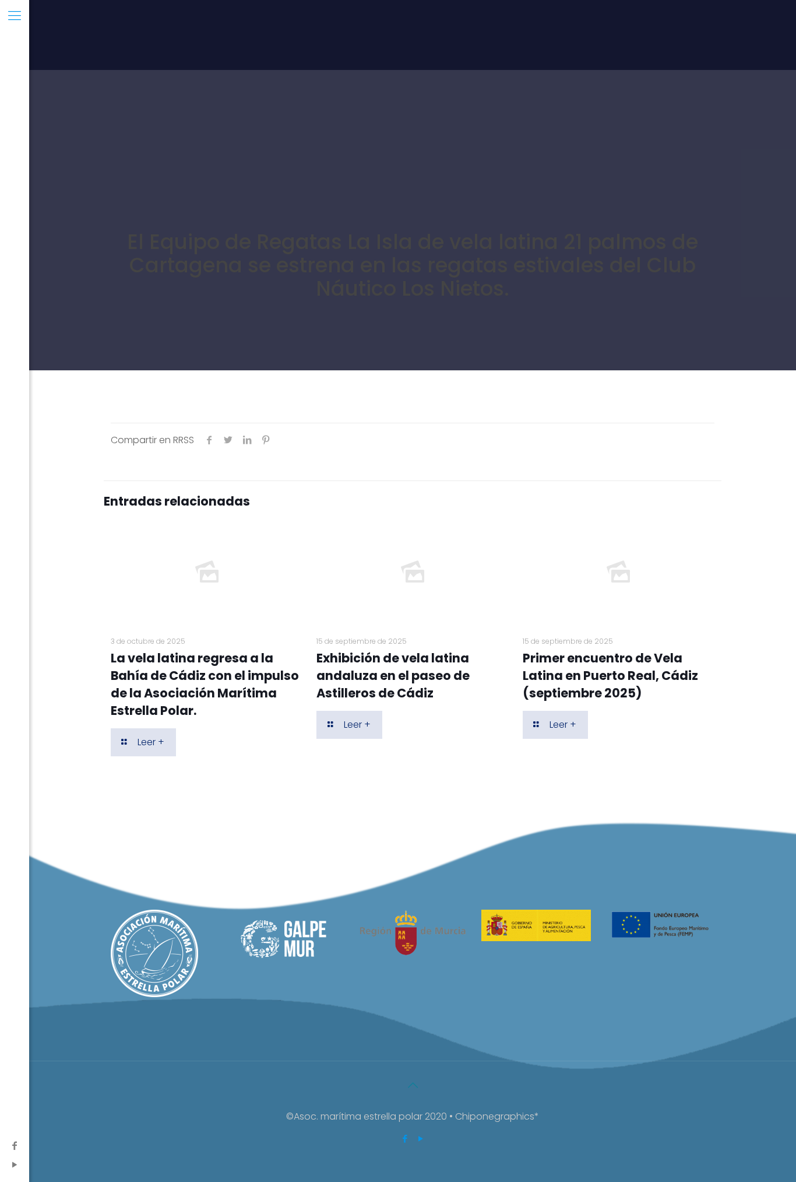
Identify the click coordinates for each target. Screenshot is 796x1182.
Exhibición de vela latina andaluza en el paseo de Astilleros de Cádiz (393, 676)
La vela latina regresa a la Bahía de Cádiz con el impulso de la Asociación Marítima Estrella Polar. (205, 684)
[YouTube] (14, 1165)
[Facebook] (14, 1145)
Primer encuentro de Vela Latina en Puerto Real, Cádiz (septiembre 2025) (610, 676)
